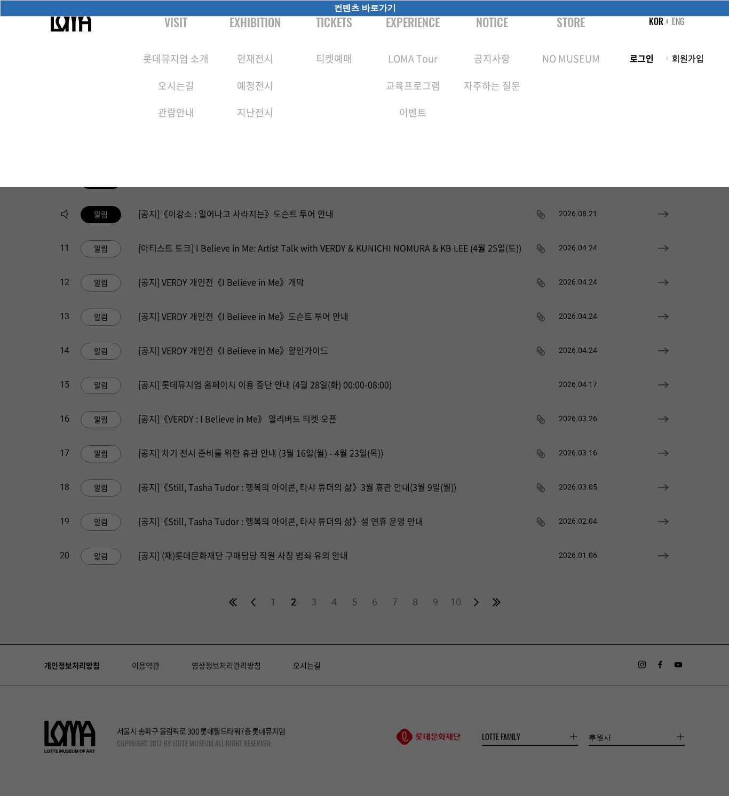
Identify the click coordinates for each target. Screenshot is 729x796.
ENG (678, 21)
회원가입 (688, 58)
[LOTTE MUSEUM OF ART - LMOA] (71, 21)
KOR (656, 21)
